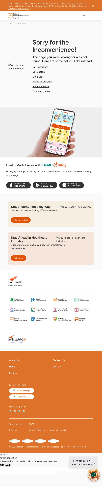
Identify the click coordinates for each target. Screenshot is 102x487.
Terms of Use (15, 424)
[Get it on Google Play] (45, 185)
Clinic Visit (37, 76)
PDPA (31, 424)
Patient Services (40, 86)
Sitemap (13, 430)
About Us (14, 360)
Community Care (41, 91)
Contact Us (59, 360)
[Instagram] (15, 411)
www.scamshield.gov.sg (19, 8)
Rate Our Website (37, 430)
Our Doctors (38, 72)
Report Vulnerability (58, 430)
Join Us (57, 366)
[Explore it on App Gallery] (71, 185)
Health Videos (24, 397)
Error (17, 23)
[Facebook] (11, 411)
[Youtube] (24, 411)
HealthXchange (23, 391)
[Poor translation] (8, 465)
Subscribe (18, 258)
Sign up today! (21, 220)
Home (10, 23)
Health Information (42, 81)
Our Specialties (40, 67)
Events (13, 373)
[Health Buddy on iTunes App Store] (18, 185)
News (12, 366)
